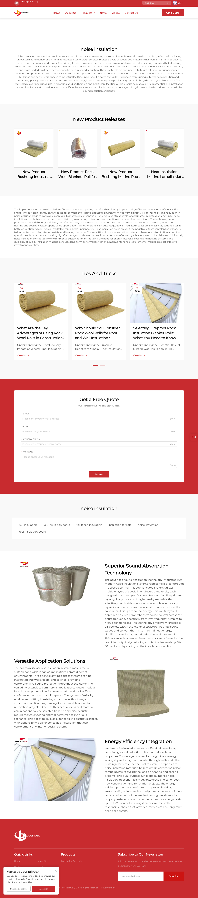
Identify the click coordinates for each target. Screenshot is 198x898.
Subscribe (173, 876)
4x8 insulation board (56, 525)
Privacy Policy (108, 887)
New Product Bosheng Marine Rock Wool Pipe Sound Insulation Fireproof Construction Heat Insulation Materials (121, 174)
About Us (70, 13)
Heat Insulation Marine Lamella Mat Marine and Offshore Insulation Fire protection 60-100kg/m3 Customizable (164, 174)
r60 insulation (28, 525)
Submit (99, 474)
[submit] (168, 3)
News (103, 13)
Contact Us (131, 13)
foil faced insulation (89, 525)
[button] (95, 365)
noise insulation (148, 525)
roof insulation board (32, 531)
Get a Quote (172, 12)
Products (86, 13)
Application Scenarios (72, 861)
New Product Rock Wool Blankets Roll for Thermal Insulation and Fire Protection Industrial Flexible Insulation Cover (77, 174)
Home (56, 13)
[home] (21, 12)
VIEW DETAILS (33, 148)
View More (23, 355)
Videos (116, 13)
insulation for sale (119, 525)
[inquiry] (193, 437)
